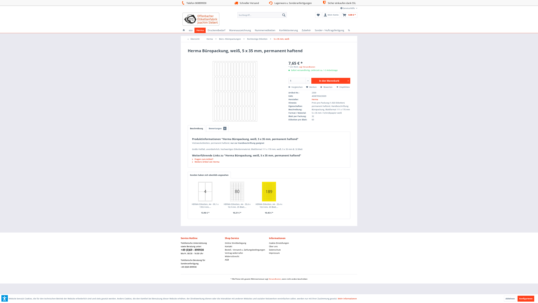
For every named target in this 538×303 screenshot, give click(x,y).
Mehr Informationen (347, 298)
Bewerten (328, 87)
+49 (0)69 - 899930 (192, 250)
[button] (4, 298)
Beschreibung (196, 128)
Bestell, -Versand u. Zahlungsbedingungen (245, 249)
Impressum (274, 253)
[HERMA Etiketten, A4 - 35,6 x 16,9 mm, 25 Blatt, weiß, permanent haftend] (237, 191)
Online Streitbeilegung (235, 243)
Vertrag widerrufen (234, 253)
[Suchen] (284, 15)
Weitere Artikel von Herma (206, 161)
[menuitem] (262, 15)
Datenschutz (275, 249)
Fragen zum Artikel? (203, 159)
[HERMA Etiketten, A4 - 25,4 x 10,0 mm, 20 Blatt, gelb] (269, 191)
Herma (315, 99)
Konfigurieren (526, 298)
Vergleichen (297, 87)
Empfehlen (344, 87)
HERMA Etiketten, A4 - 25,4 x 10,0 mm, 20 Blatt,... (269, 205)
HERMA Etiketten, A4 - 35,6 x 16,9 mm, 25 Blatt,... (237, 205)
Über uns (273, 246)
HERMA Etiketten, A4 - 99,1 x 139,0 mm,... (205, 205)
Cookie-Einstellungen (279, 243)
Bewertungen (217, 128)
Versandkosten (275, 279)
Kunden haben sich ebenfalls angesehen (209, 175)
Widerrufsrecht (232, 256)
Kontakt (228, 246)
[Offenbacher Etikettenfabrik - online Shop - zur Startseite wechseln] (201, 19)
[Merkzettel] (318, 15)
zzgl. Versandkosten (307, 67)
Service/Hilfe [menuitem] (348, 8)
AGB (227, 259)
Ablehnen (510, 298)
